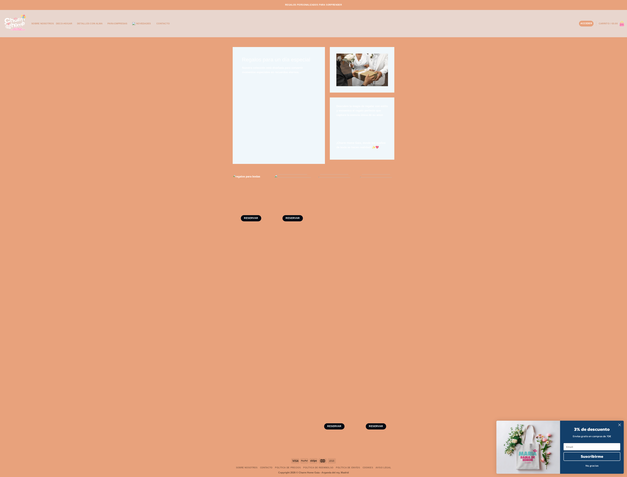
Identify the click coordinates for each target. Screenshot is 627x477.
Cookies (368, 467)
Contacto (163, 23)
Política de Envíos (348, 467)
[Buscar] (575, 23)
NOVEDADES (143, 23)
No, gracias (592, 466)
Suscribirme (592, 456)
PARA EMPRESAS (117, 23)
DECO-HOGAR (64, 23)
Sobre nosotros (247, 467)
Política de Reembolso (318, 467)
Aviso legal (383, 467)
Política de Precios (288, 467)
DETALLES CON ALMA (90, 23)
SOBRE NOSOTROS (42, 23)
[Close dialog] (619, 425)
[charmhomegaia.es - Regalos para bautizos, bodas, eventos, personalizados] (14, 23)
